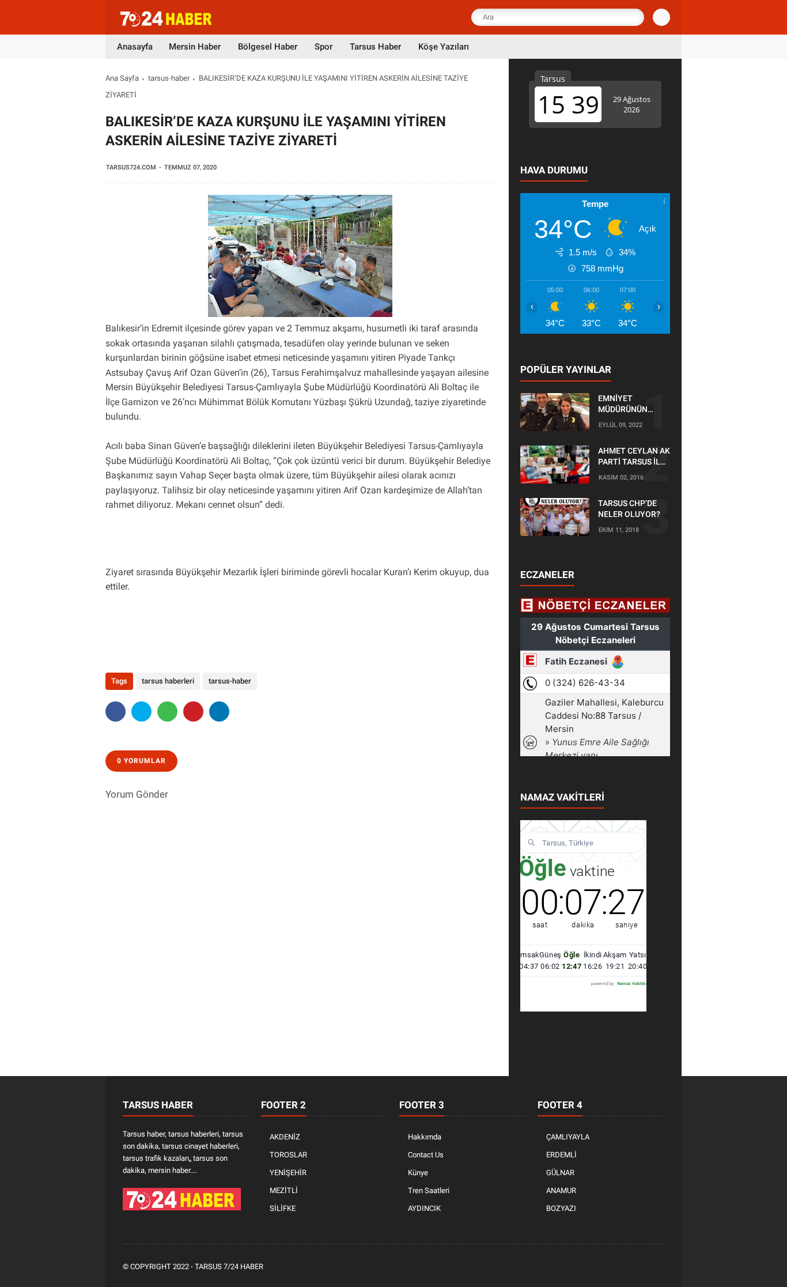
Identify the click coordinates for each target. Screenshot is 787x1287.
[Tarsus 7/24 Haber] (167, 24)
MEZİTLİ (284, 1190)
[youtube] (642, 1267)
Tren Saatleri (428, 1190)
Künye (418, 1172)
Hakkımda (424, 1137)
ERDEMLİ (561, 1154)
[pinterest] (193, 711)
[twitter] (141, 711)
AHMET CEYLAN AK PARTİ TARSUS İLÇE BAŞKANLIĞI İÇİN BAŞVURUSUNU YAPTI (634, 457)
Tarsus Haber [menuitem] (375, 46)
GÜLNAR (560, 1172)
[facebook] (115, 711)
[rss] (657, 1267)
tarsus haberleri (168, 681)
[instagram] (626, 1267)
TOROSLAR (288, 1154)
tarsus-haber (169, 78)
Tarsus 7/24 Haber (229, 1266)
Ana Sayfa (122, 78)
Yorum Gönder (136, 794)
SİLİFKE (283, 1208)
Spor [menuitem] (323, 46)
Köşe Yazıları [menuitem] (443, 46)
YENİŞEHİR (288, 1172)
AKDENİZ (285, 1137)
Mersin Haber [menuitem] (195, 46)
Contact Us (426, 1154)
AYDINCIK (424, 1208)
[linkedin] (219, 711)
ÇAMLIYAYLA (567, 1137)
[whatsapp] (167, 711)
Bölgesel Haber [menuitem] (267, 46)
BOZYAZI (561, 1208)
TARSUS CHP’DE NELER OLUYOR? (629, 509)
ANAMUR (561, 1190)
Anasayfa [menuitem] (135, 46)
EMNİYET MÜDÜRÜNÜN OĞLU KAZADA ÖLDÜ (625, 405)
